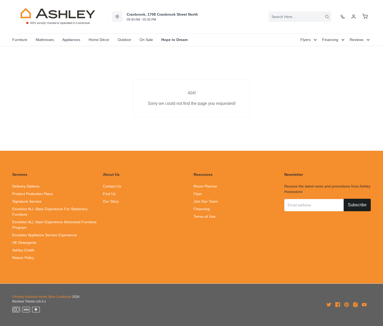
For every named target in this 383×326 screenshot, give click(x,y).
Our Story (111, 201)
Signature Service (26, 201)
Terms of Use (204, 216)
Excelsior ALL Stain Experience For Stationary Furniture (50, 211)
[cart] (365, 17)
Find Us (109, 194)
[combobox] (299, 16)
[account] (353, 16)
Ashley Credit (23, 250)
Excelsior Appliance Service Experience (44, 235)
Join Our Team (206, 201)
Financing (202, 209)
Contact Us (112, 186)
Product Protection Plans (32, 194)
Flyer (198, 194)
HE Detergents (24, 242)
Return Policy (23, 258)
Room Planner (205, 186)
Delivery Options (25, 186)
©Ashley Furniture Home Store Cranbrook (41, 297)
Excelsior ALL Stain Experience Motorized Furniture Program (54, 225)
